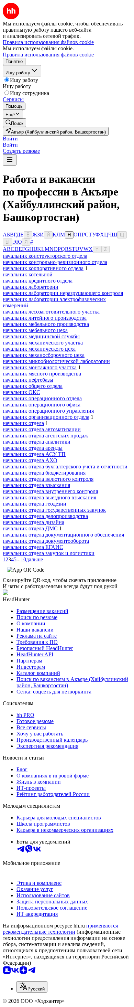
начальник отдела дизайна (33, 522)
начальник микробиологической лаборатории (56, 361)
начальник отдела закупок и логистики (48, 553)
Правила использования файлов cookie (48, 54)
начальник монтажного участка (40, 367)
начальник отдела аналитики (36, 442)
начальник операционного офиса (41, 404)
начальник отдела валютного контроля (48, 479)
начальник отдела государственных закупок (54, 510)
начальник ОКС (21, 392)
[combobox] (31, 987)
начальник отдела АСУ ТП (34, 454)
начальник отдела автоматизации (42, 429)
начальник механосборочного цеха (44, 355)
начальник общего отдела (33, 386)
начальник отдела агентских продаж (45, 435)
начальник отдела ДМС (30, 528)
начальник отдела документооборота (46, 541)
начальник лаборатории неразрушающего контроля (63, 293)
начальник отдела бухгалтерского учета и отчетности (65, 466)
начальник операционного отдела (42, 398)
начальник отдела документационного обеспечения (63, 535)
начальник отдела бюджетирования (44, 473)
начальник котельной (28, 274)
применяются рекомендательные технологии (60, 929)
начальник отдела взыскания (36, 485)
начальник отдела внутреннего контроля (50, 491)
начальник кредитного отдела (37, 281)
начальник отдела (23, 423)
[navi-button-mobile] (9, 160)
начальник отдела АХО (30, 460)
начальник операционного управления (48, 411)
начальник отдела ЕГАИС (33, 547)
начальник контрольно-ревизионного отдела (55, 262)
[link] (14, 122)
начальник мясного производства (42, 374)
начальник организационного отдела (46, 417)
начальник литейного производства (45, 318)
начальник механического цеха (39, 349)
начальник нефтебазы (28, 380)
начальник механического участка (43, 343)
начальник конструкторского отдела (45, 256)
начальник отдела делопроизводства (45, 516)
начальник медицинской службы (41, 336)
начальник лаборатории (30, 287)
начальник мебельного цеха (35, 330)
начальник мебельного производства (46, 324)
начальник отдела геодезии (34, 504)
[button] (10, 138)
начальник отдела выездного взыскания (49, 497)
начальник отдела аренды (33, 448)
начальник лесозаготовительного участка (51, 312)
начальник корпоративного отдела (43, 268)
